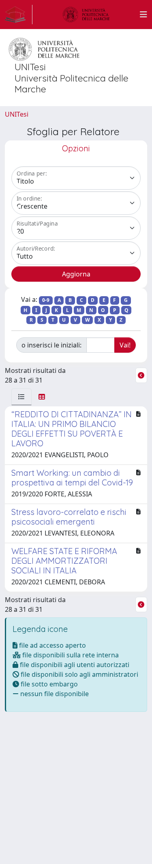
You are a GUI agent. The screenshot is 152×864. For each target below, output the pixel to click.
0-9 (45, 300)
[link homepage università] (86, 14)
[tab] (21, 396)
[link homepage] (18, 14)
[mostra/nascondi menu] (143, 14)
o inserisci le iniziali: (51, 345)
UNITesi (16, 114)
